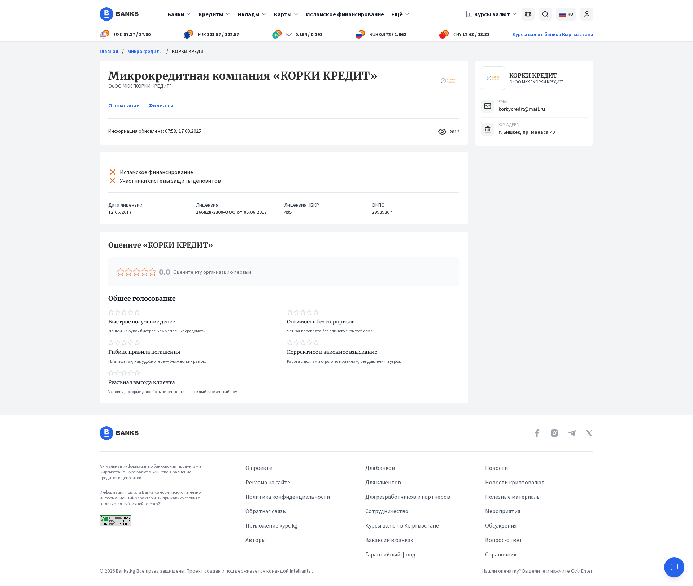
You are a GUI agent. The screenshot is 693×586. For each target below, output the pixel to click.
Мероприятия (502, 511)
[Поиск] (545, 14)
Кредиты (211, 14)
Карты (283, 14)
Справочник (501, 554)
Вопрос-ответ (503, 539)
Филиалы (160, 105)
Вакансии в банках (389, 539)
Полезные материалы (513, 496)
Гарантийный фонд (390, 554)
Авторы (255, 539)
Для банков (380, 467)
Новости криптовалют (515, 482)
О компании (124, 105)
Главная (109, 51)
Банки (175, 14)
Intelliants (301, 571)
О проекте (258, 467)
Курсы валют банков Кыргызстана (553, 34)
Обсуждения (501, 525)
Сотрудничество (387, 511)
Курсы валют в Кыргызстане (402, 525)
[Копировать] (105, 245)
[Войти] (586, 14)
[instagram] (554, 433)
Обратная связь (265, 511)
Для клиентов (383, 482)
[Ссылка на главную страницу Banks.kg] (119, 14)
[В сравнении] (528, 14)
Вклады (249, 14)
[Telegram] (571, 433)
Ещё (397, 14)
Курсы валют (492, 14)
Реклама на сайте (267, 482)
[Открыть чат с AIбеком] (674, 567)
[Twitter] (589, 433)
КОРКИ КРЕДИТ (533, 75)
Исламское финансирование (345, 14)
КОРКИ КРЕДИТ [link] (189, 51)
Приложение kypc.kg (271, 525)
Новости (496, 467)
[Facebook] (537, 433)
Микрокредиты (145, 51)
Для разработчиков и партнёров (407, 496)
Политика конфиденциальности (287, 496)
